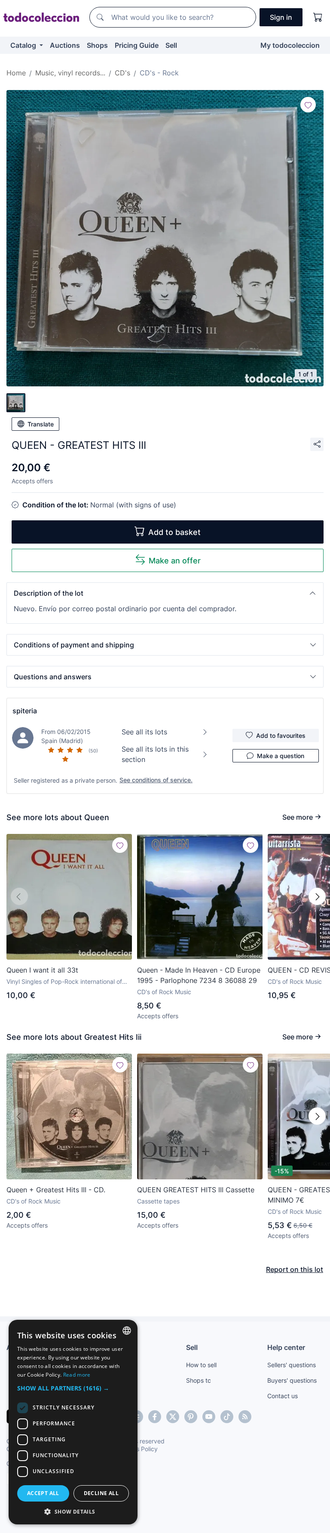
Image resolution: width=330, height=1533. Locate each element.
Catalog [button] (24, 45)
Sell (171, 45)
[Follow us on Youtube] (208, 1416)
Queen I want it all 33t (42, 970)
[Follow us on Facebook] (154, 1416)
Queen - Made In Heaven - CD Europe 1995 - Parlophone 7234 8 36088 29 (198, 975)
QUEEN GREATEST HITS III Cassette (195, 1189)
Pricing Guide (137, 45)
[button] (165, 593)
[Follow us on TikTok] (226, 1416)
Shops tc (198, 1380)
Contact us (282, 1395)
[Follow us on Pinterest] (190, 1416)
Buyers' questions (292, 1380)
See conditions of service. (155, 780)
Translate (41, 424)
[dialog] (73, 1422)
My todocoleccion (290, 45)
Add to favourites (281, 735)
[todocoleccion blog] (244, 1416)
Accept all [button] (43, 1493)
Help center (286, 1347)
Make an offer (175, 560)
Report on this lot (294, 1269)
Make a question (280, 755)
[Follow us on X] (172, 1416)
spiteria (24, 710)
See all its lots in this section (155, 754)
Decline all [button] (101, 1493)
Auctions (65, 45)
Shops (97, 45)
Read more (77, 1374)
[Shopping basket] (318, 17)
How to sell (201, 1364)
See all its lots (144, 732)
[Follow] (308, 104)
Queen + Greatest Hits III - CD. (55, 1189)
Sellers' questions (291, 1364)
